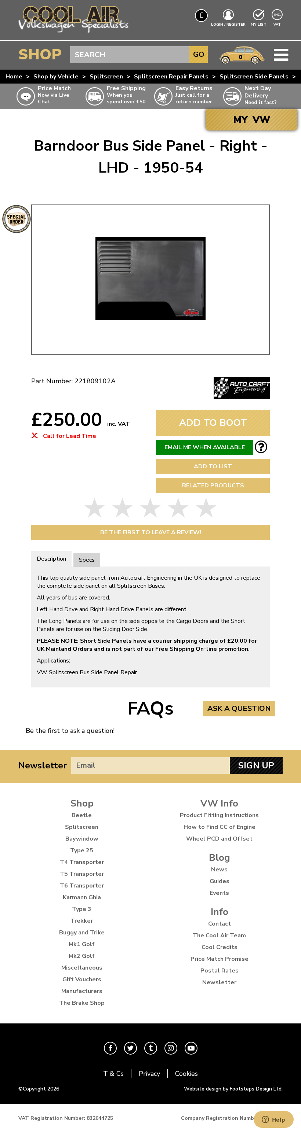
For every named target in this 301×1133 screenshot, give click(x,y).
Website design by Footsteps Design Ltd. (233, 1088)
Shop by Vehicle (56, 77)
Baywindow (81, 839)
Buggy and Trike (82, 933)
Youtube (191, 1048)
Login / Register (228, 24)
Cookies (186, 1073)
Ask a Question (239, 708)
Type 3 (81, 909)
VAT (278, 24)
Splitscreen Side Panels (254, 77)
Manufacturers (81, 991)
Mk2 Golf (82, 956)
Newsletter (42, 765)
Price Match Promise (220, 959)
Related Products (213, 485)
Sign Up (256, 765)
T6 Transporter (82, 886)
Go (198, 54)
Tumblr (150, 1048)
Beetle (82, 815)
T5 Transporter (82, 874)
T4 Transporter (82, 862)
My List (258, 24)
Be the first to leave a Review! (150, 532)
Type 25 (81, 850)
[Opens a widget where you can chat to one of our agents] (273, 1120)
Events (219, 893)
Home (14, 77)
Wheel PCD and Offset (219, 839)
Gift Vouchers (81, 979)
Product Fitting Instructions (219, 815)
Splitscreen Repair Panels (171, 77)
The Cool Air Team (219, 935)
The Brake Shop (82, 1003)
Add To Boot (213, 422)
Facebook (110, 1048)
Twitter (130, 1048)
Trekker (81, 921)
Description (51, 559)
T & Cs (113, 1073)
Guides (219, 881)
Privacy (149, 1073)
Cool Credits (219, 947)
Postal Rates (219, 971)
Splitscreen (106, 77)
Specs (87, 560)
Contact (219, 924)
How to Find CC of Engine (219, 827)
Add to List (213, 466)
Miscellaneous (81, 968)
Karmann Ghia (82, 897)
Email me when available (204, 447)
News (219, 870)
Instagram (170, 1048)
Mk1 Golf (82, 944)
